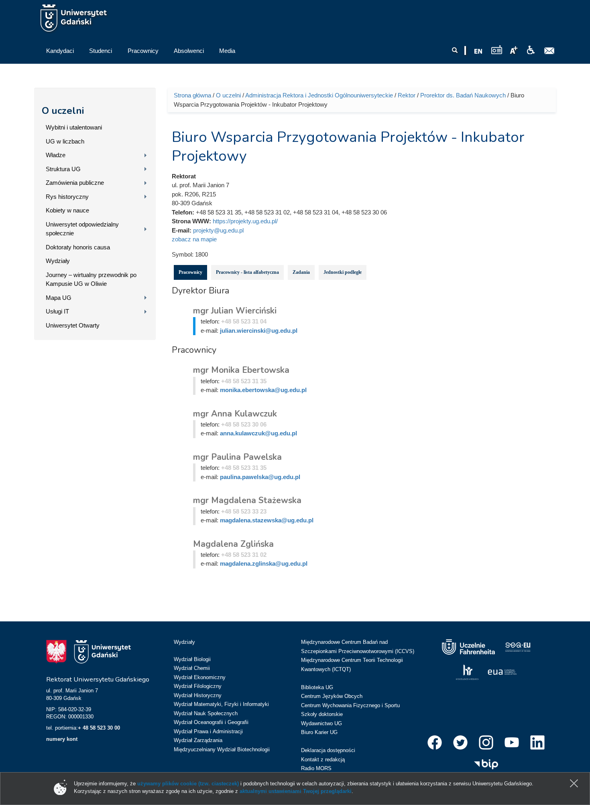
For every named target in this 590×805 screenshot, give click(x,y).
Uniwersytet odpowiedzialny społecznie (82, 229)
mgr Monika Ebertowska (241, 370)
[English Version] (478, 51)
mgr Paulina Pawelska (237, 457)
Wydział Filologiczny (198, 686)
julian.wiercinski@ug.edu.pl (258, 330)
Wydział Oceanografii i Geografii (211, 722)
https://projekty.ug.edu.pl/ (245, 221)
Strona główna (192, 95)
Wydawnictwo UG (321, 723)
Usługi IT (57, 311)
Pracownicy (190, 272)
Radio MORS (316, 768)
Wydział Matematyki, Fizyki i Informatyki (221, 704)
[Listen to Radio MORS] (497, 49)
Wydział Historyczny (198, 695)
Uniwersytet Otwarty (73, 325)
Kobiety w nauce (67, 210)
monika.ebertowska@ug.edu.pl (263, 389)
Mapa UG (58, 297)
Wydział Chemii (192, 668)
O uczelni (63, 110)
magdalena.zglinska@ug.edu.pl (263, 563)
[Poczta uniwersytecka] (549, 50)
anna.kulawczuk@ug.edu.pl (258, 433)
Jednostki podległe (342, 272)
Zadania (301, 272)
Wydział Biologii (192, 659)
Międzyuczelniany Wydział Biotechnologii (222, 749)
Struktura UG (63, 169)
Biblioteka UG (317, 687)
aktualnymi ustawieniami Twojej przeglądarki (296, 791)
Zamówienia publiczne (75, 182)
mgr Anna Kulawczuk (235, 413)
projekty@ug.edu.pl (218, 230)
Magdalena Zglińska (233, 544)
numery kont (61, 739)
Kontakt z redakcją (323, 759)
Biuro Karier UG (319, 732)
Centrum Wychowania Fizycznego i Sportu (350, 705)
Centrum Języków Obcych (331, 696)
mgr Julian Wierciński (235, 310)
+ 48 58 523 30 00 (99, 728)
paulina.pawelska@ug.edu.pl (260, 476)
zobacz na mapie (194, 239)
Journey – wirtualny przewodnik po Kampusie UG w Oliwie (91, 279)
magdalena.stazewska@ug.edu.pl (266, 520)
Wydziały (58, 260)
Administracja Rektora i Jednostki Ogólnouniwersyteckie (319, 95)
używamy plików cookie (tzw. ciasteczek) (188, 784)
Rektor (406, 95)
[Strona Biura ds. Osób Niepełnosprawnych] (530, 50)
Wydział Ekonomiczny (200, 677)
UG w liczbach (65, 141)
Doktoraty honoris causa (78, 247)
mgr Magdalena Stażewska (247, 500)
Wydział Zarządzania (198, 740)
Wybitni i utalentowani (74, 127)
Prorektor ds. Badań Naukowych (463, 95)
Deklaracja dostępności (328, 750)
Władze (55, 155)
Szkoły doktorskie (322, 714)
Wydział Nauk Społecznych (206, 713)
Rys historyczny (67, 196)
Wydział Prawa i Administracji (208, 731)
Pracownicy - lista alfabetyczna (247, 272)
